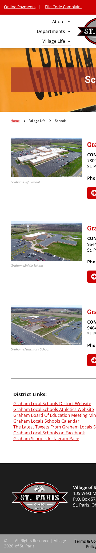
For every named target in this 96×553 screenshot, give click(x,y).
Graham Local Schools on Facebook (49, 433)
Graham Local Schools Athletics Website (53, 409)
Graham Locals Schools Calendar (46, 421)
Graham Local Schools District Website (52, 403)
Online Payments (19, 6)
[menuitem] (61, 21)
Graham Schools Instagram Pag (45, 438)
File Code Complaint (63, 6)
